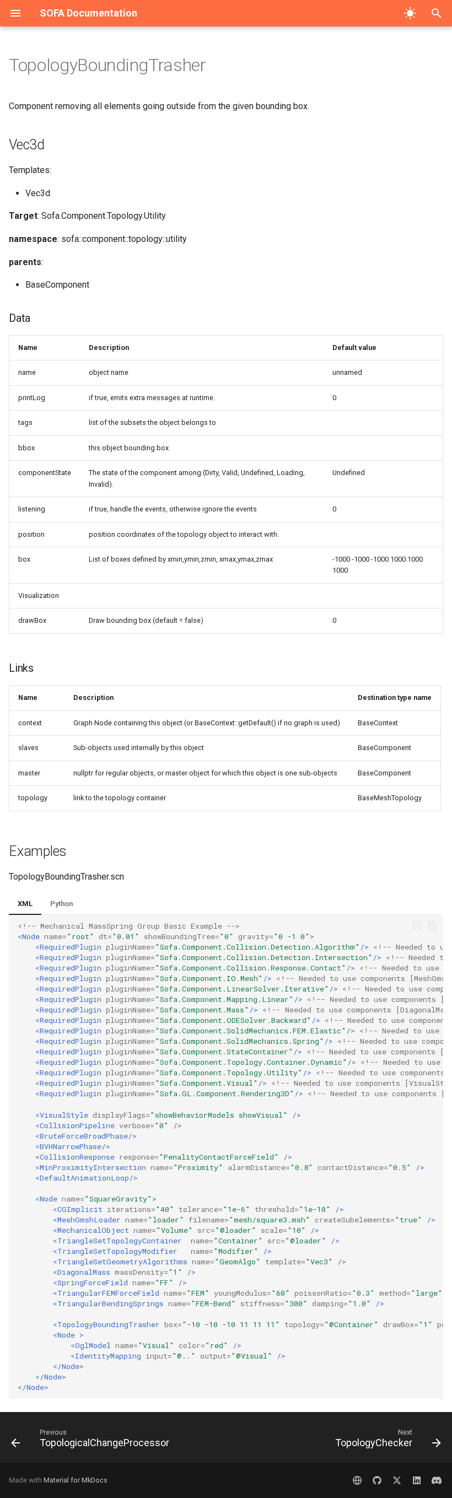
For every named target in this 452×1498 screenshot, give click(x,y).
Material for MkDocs (75, 1480)
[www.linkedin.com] (417, 1480)
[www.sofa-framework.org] (357, 1480)
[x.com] (397, 1480)
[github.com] (377, 1480)
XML (25, 903)
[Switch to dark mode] (410, 13)
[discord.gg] (436, 1480)
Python (61, 903)
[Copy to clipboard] (432, 926)
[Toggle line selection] (416, 926)
